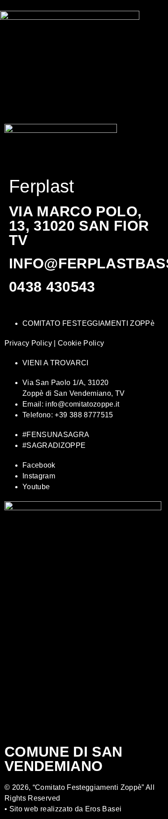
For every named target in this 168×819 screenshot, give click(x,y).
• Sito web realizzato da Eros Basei (62, 809)
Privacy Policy (28, 343)
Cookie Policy (81, 343)
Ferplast (41, 186)
